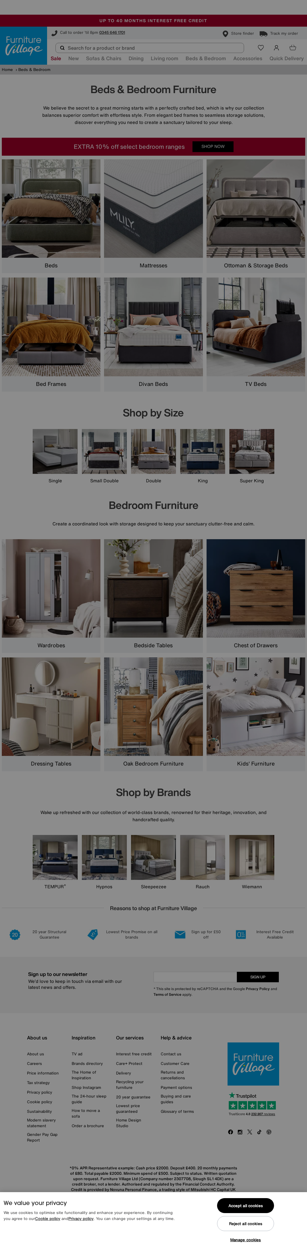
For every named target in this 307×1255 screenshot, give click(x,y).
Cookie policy (47, 1218)
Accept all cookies (245, 1206)
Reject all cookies (245, 1224)
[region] (153, 1223)
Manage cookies (245, 1240)
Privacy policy (81, 1218)
